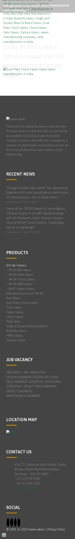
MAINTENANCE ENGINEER (23, 396)
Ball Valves (13, 298)
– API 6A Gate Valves (19, 275)
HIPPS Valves (14, 336)
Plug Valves (13, 321)
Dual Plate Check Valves (22, 303)
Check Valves (15, 317)
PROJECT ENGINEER (19, 391)
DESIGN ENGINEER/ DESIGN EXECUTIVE (32, 377)
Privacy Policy (56, 529)
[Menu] (72, 20)
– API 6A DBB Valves (19, 284)
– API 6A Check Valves (20, 279)
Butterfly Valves (16, 331)
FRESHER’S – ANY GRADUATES (25, 372)
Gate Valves (14, 307)
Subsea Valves (15, 340)
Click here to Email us (29, 488)
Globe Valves (15, 312)
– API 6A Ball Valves (18, 270)
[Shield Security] (4, 535)
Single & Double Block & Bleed (26, 326)
